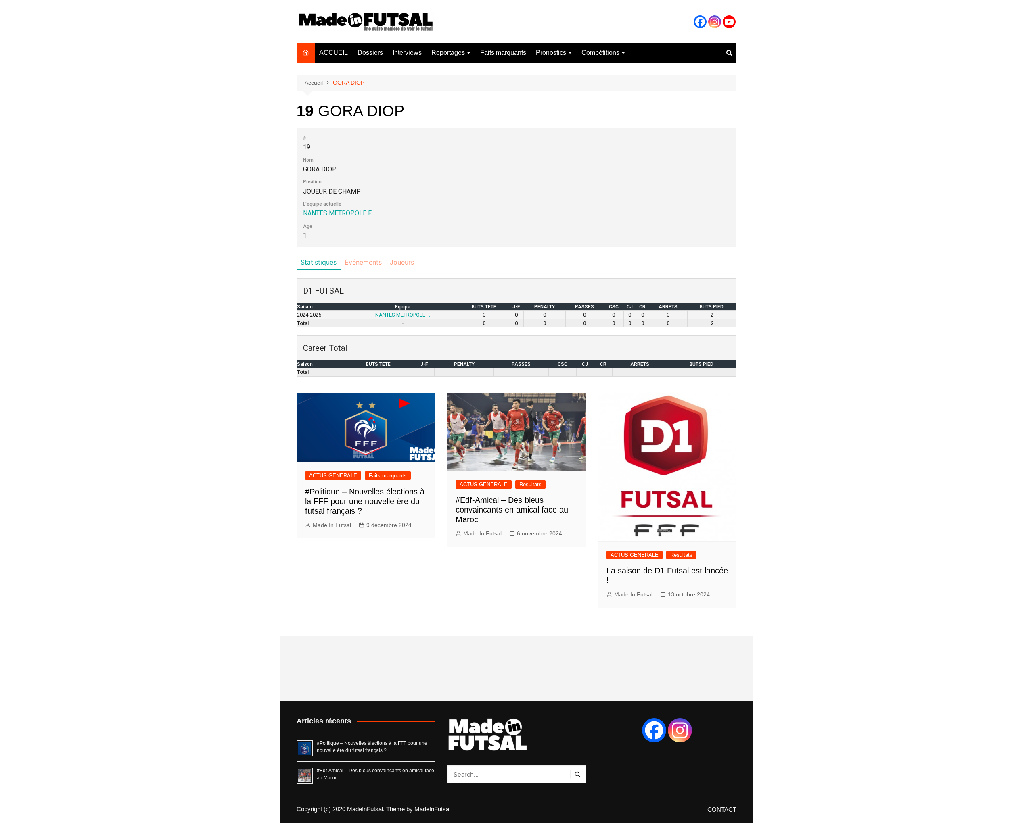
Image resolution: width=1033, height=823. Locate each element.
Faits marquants (503, 52)
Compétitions (600, 52)
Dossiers (370, 52)
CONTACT (721, 809)
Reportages (448, 52)
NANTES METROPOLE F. (337, 213)
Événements (363, 262)
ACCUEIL (333, 52)
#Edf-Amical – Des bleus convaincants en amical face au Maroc (512, 510)
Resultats (530, 484)
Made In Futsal (332, 525)
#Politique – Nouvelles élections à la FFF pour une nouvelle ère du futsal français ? (364, 501)
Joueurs (402, 262)
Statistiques (319, 262)
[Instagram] (714, 21)
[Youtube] (729, 21)
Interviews (407, 52)
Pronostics (551, 52)
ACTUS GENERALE (333, 476)
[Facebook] (700, 21)
